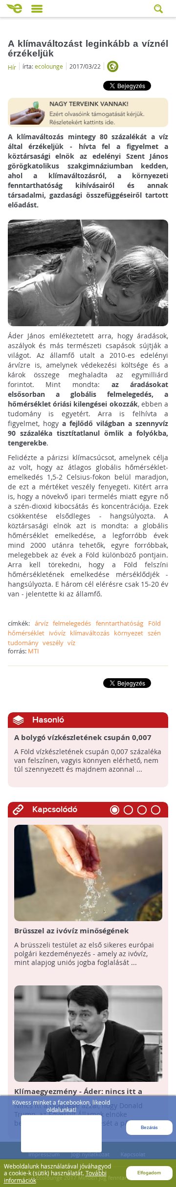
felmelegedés (72, 623)
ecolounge (49, 66)
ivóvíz (57, 633)
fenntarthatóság (119, 623)
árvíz (41, 623)
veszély (53, 642)
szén (154, 633)
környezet (128, 633)
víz (71, 642)
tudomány (23, 642)
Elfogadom (149, 1173)
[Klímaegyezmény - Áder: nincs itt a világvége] (88, 1033)
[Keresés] (159, 8)
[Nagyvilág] (112, 66)
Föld (154, 623)
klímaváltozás (90, 633)
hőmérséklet (26, 633)
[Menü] (37, 9)
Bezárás (149, 1128)
